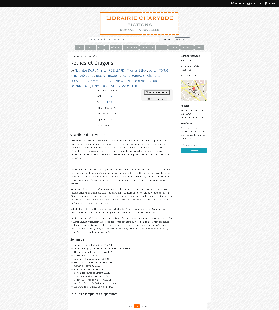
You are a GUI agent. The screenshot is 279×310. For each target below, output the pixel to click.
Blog (100, 47)
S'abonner (194, 150)
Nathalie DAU (84, 70)
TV (107, 47)
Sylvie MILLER (127, 86)
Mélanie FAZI (79, 86)
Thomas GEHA (136, 70)
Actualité (91, 47)
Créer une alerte (158, 99)
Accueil (80, 47)
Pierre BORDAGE (133, 75)
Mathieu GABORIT (147, 81)
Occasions (174, 47)
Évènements (116, 47)
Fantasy (112, 96)
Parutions (162, 47)
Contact (199, 47)
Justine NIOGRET (107, 75)
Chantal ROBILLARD (110, 70)
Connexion (272, 3)
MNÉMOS (110, 102)
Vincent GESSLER (99, 81)
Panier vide (183, 39)
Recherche (167, 39)
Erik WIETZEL (123, 81)
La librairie (187, 47)
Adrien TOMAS (159, 70)
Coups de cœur (131, 47)
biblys (137, 306)
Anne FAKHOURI (81, 75)
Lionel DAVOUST (103, 86)
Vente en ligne (147, 47)
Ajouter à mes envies (158, 92)
